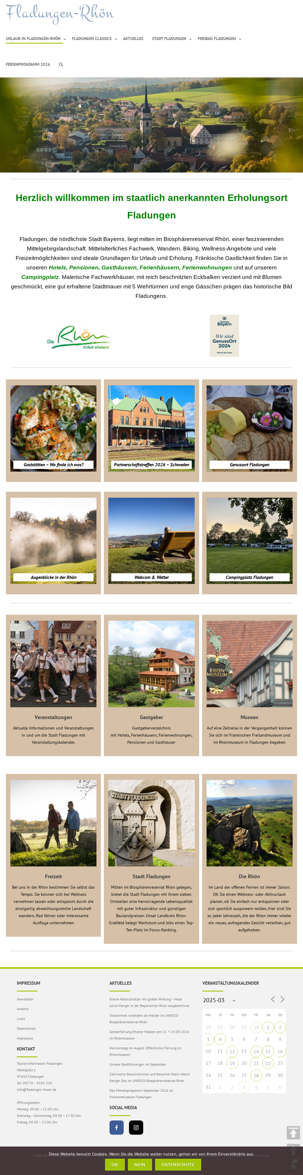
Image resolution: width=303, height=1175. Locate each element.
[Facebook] (116, 1127)
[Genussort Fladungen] (250, 428)
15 (268, 1051)
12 (232, 1051)
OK (115, 1164)
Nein (140, 1164)
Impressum (25, 1038)
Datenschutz (26, 1028)
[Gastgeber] (151, 664)
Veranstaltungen (53, 717)
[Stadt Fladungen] (151, 823)
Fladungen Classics (92, 38)
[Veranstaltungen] (53, 664)
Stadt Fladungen (169, 38)
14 (256, 1051)
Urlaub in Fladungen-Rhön (33, 38)
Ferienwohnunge (205, 267)
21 (256, 1063)
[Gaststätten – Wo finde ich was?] (53, 428)
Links (21, 1018)
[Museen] (250, 664)
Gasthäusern (119, 267)
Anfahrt (22, 1009)
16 (280, 1051)
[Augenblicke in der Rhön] (53, 541)
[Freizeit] (53, 823)
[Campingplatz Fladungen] (250, 541)
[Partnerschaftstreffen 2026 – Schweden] (151, 428)
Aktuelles (133, 38)
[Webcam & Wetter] (151, 541)
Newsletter (25, 999)
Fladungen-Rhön (60, 12)
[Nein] (296, 1161)
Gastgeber (151, 717)
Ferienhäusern (159, 267)
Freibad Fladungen (217, 38)
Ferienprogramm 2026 (28, 64)
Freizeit (53, 876)
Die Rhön (249, 876)
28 (256, 1027)
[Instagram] (136, 1127)
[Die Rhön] (250, 823)
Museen (249, 717)
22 (268, 1063)
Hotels (57, 267)
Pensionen (84, 267)
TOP (293, 1132)
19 (232, 1063)
